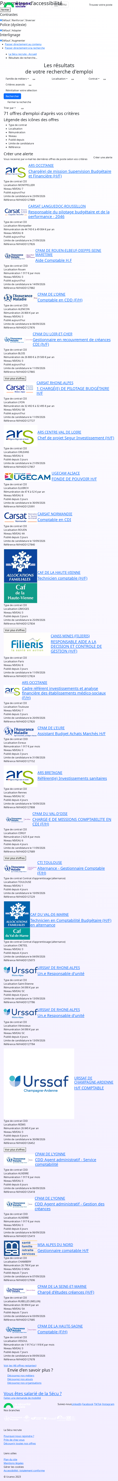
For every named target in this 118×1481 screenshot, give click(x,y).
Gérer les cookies (14, 1467)
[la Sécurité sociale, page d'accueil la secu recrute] (17, 4)
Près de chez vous (14, 1439)
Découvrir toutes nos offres (20, 1443)
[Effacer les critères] (22, 108)
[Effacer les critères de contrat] (104, 79)
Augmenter (18, 40)
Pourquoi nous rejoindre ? (19, 1436)
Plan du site (10, 1459)
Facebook (87, 1404)
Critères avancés (15, 84)
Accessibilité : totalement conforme (24, 1470)
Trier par (9, 108)
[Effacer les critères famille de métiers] (34, 79)
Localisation (59, 78)
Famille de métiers (16, 78)
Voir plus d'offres (15, 378)
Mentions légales (14, 1463)
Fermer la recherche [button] (19, 102)
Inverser (30, 20)
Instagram (108, 1404)
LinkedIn (77, 1404)
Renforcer (18, 20)
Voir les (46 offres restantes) (20, 1365)
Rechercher (12, 96)
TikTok (98, 1404)
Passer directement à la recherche (25, 48)
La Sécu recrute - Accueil (23, 54)
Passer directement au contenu (23, 44)
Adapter (16, 30)
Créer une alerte (102, 157)
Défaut (6, 20)
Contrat (93, 78)
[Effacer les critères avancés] (30, 85)
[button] (21, 90)
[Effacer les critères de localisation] (72, 79)
